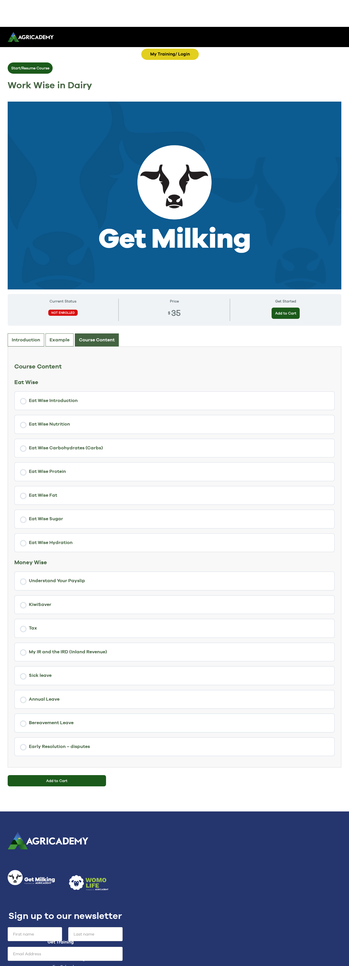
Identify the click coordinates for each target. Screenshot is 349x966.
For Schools (64, 944)
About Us (57, 954)
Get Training (62, 920)
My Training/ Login (170, 54)
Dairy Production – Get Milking (83, 928)
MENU (192, 46)
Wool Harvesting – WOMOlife (81, 936)
